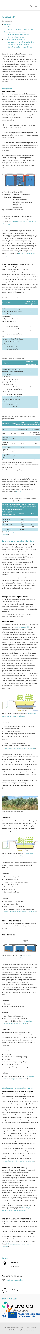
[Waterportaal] (9, 5)
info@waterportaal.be (14, 1280)
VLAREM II (19, 492)
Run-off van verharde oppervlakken (20, 47)
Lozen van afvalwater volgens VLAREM (20, 29)
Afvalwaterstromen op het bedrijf (15, 39)
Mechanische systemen (16, 37)
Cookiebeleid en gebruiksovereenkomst (22, 1330)
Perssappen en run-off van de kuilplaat (21, 42)
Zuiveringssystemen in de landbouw (16, 32)
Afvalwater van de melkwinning (18, 44)
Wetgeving (7, 24)
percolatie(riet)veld (22, 627)
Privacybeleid (31, 1327)
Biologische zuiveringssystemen (18, 34)
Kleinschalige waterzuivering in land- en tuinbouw (19, 748)
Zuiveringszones (13, 27)
